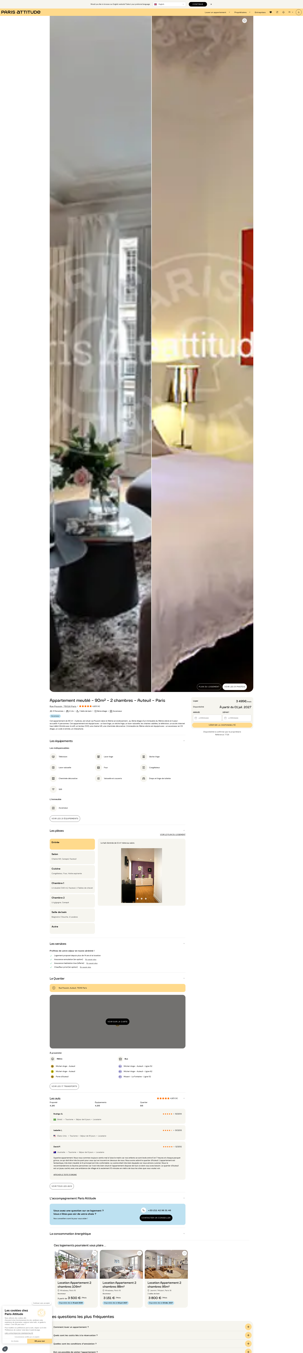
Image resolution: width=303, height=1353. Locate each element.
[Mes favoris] (270, 12)
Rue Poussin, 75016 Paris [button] (63, 706)
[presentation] (218, 12)
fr (289, 12)
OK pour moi (40, 1341)
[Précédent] (54, 354)
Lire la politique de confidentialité (19, 1333)
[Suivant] (249, 354)
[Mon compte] (299, 12)
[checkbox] (244, 20)
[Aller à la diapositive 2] (78, 1274)
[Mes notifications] (283, 12)
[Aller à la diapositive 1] (75, 1274)
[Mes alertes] (277, 12)
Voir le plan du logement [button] (172, 834)
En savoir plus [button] (90, 959)
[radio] (163, 1113)
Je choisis (14, 1341)
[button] (5, 1349)
